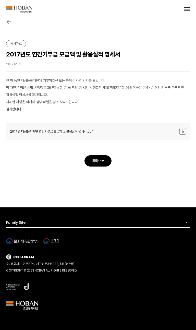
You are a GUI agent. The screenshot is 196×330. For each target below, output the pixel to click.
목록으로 (98, 161)
